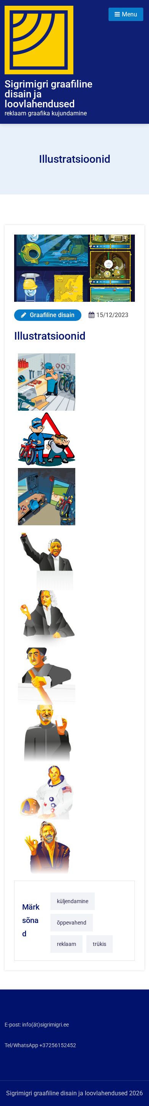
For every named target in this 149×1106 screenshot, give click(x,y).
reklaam (66, 944)
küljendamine (72, 901)
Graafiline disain (51, 315)
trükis (99, 944)
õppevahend (71, 923)
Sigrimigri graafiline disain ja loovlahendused (48, 94)
